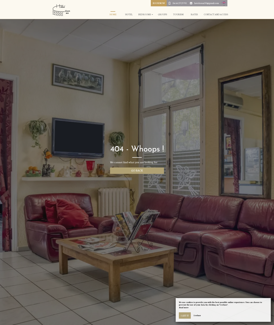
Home (113, 14)
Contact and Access (216, 14)
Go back (137, 170)
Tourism (178, 14)
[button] (224, 3)
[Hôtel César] (60, 9)
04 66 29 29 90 (180, 3)
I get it (185, 315)
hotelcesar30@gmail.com (206, 3)
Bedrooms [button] (144, 14)
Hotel (129, 14)
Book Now (159, 3)
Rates (194, 14)
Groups (162, 14)
